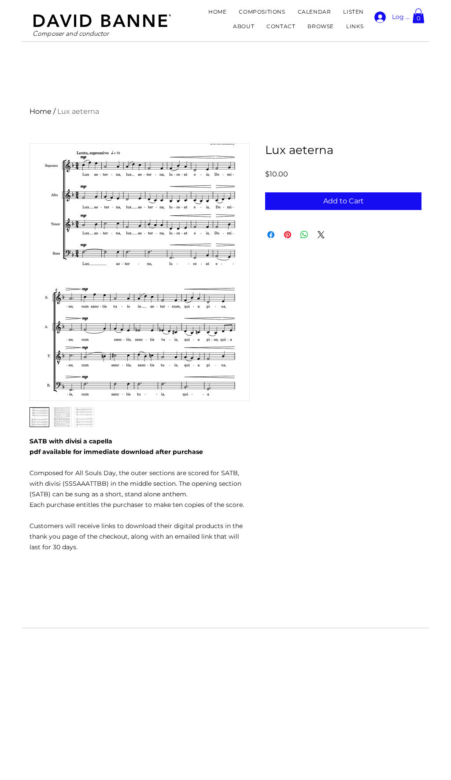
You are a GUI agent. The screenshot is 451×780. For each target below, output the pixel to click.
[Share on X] (321, 234)
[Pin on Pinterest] (287, 234)
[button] (418, 15)
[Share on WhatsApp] (304, 234)
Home (41, 111)
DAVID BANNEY (106, 20)
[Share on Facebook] (271, 234)
